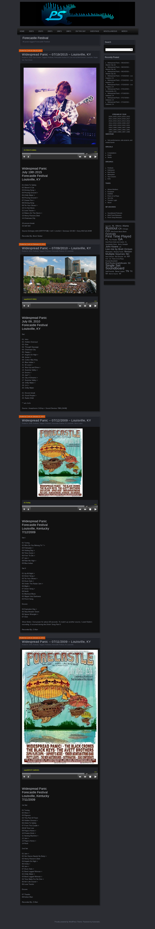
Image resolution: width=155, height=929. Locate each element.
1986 (128, 132)
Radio (110, 155)
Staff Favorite (109, 271)
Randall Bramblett (111, 261)
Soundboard (114, 268)
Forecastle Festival (60, 57)
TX (131, 271)
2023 (123, 116)
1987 (123, 132)
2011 (110, 123)
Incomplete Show (111, 244)
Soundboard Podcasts (115, 213)
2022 (128, 116)
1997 (123, 127)
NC (127, 254)
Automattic (96, 922)
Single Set (112, 265)
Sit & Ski (110, 198)
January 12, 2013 (38, 416)
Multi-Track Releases (114, 215)
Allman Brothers (113, 189)
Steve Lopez (78, 423)
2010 (30, 251)
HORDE (110, 194)
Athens (118, 226)
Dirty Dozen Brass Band (118, 231)
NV (125, 256)
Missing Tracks (118, 252)
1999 (114, 127)
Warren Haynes (113, 273)
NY (128, 256)
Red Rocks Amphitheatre (116, 263)
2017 (128, 119)
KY (68, 57)
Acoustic (108, 226)
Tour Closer (28, 60)
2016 (110, 121)
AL (113, 226)
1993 (119, 130)
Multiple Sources (115, 254)
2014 (119, 121)
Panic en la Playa (113, 196)
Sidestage (94, 31)
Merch (124, 31)
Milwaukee (111, 174)
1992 (123, 130)
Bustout (111, 228)
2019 (119, 119)
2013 (123, 121)
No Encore (119, 256)
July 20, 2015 (37, 50)
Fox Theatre (113, 240)
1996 (128, 127)
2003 (119, 125)
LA (120, 247)
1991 (128, 130)
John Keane (111, 246)
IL (126, 242)
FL (106, 239)
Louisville (89, 57)
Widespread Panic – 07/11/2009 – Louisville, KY (56, 641)
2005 (114, 125)
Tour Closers (37, 57)
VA (106, 274)
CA (120, 228)
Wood (109, 202)
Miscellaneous (110, 31)
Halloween (111, 170)
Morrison (128, 252)
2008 (123, 123)
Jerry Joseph (123, 244)
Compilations (112, 153)
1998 (119, 127)
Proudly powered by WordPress (66, 922)
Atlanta (125, 226)
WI (120, 274)
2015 (30, 57)
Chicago (125, 229)
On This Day (81, 31)
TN (127, 271)
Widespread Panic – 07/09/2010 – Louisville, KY (56, 248)
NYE (109, 179)
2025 (114, 116)
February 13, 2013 (39, 244)
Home (22, 31)
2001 (128, 125)
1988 (119, 132)
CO (107, 231)
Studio (110, 157)
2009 (30, 423)
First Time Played (118, 236)
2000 (110, 127)
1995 (110, 130)
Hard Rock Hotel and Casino (114, 242)
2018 (123, 119)
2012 (128, 121)
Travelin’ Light (112, 200)
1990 (110, 132)
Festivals (51, 57)
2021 (110, 119)
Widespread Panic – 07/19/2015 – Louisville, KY (56, 54)
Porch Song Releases (115, 217)
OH (110, 259)
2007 (128, 123)
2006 (110, 125)
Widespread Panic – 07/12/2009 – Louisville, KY (56, 420)
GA (120, 239)
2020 (114, 119)
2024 (119, 116)
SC (129, 263)
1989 (114, 132)
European (111, 192)
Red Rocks (111, 172)
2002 (123, 125)
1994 (114, 130)
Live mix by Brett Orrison (78, 57)
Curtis (29, 50)
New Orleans (109, 256)
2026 (110, 116)
